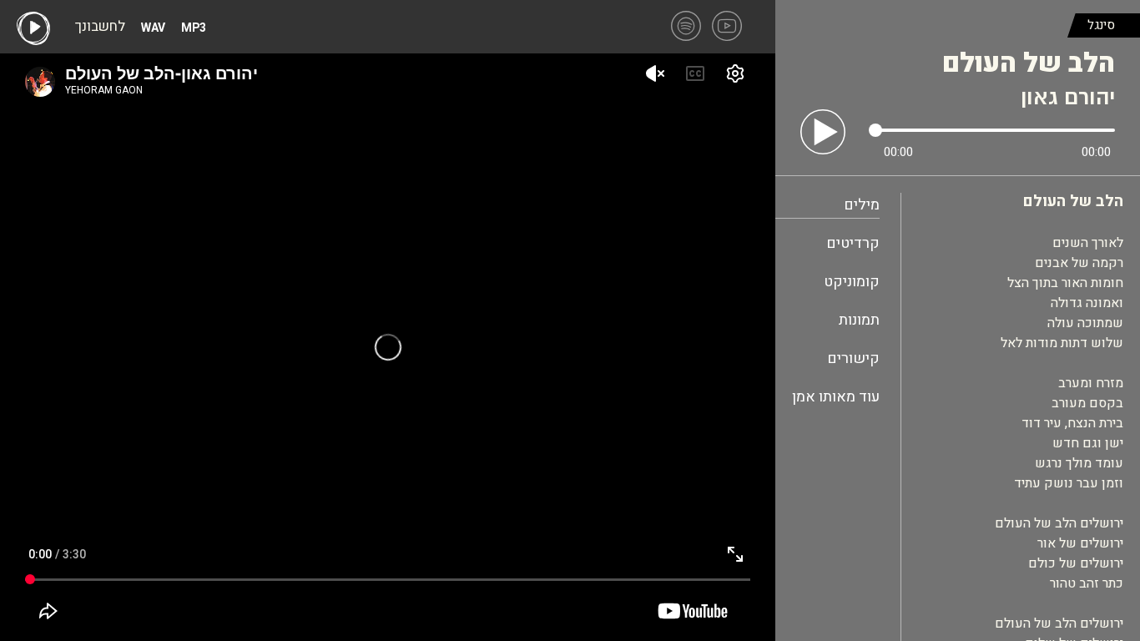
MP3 (193, 28)
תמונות (859, 320)
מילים (862, 205)
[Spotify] (686, 26)
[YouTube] (727, 26)
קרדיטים (853, 243)
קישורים (853, 358)
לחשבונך (100, 28)
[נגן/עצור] (822, 131)
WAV (153, 28)
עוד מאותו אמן (836, 397)
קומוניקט (852, 281)
